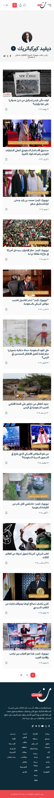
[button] (48, 5)
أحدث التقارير (24, 736)
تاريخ (48, 757)
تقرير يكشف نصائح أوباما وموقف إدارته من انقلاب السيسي (27, 605)
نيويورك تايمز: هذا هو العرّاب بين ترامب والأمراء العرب (29, 655)
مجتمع (47, 739)
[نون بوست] (41, 5)
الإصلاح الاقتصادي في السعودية (35, 293)
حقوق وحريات (47, 745)
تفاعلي (24, 762)
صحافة (35, 739)
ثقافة (36, 780)
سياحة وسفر (35, 755)
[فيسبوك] (10, 56)
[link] (13, 48)
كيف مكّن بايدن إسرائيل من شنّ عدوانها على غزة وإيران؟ (29, 102)
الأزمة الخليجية (41, 646)
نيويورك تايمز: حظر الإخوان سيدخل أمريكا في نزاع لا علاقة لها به (28, 252)
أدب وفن (34, 743)
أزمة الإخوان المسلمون (38, 243)
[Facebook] (49, 726)
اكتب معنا (12, 743)
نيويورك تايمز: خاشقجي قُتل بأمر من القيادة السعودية (30, 505)
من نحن (12, 734)
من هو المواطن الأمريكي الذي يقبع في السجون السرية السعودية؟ (30, 455)
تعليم (48, 767)
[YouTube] (42, 726)
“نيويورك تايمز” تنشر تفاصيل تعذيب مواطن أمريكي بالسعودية (30, 302)
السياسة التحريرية (12, 750)
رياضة (48, 762)
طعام (36, 770)
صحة (36, 775)
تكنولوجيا (46, 772)
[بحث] (25, 5)
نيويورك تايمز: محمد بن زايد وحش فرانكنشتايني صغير (31, 202)
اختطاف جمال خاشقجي (37, 496)
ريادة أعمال (34, 748)
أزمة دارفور (42, 396)
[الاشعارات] (20, 5)
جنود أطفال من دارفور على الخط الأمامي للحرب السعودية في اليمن (28, 405)
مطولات (24, 747)
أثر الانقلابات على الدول (38, 596)
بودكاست (24, 757)
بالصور (25, 772)
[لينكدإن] (4, 56)
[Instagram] (39, 726)
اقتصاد (35, 734)
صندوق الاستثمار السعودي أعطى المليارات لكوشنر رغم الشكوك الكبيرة (27, 152)
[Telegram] (36, 726)
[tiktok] (33, 726)
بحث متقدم (11, 757)
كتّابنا (13, 739)
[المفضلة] (14, 5)
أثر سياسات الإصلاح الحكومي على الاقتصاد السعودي (27, 143)
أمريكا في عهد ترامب (39, 446)
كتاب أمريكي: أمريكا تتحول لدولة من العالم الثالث (27, 555)
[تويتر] (7, 56)
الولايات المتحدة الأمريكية (37, 192)
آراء (49, 752)
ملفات (25, 742)
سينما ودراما (36, 764)
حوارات (24, 752)
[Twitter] (46, 726)
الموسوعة (23, 767)
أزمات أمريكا (42, 546)
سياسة (47, 734)
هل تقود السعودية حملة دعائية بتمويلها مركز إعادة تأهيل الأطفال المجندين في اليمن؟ (28, 353)
